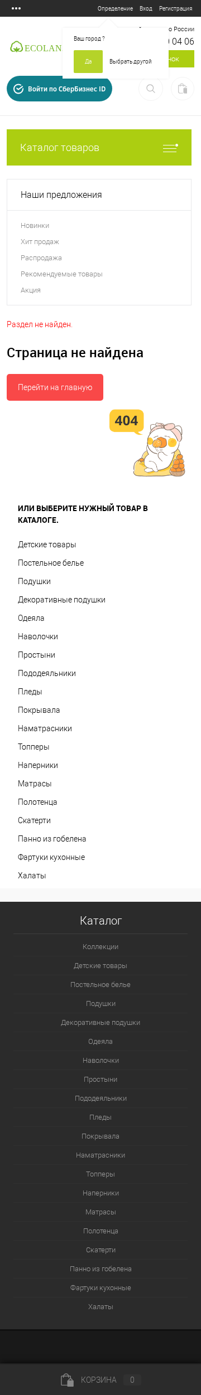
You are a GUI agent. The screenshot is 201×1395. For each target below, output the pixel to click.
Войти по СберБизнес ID (67, 89)
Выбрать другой (130, 62)
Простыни (36, 654)
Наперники (38, 765)
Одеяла (31, 618)
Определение (115, 9)
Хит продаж (40, 241)
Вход (146, 9)
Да (88, 62)
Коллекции (100, 946)
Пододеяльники (47, 673)
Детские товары (47, 544)
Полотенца (38, 802)
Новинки (35, 225)
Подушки (34, 581)
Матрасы (35, 783)
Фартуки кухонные (51, 857)
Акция (31, 290)
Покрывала (39, 710)
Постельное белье (51, 562)
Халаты (32, 875)
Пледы (30, 691)
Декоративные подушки (62, 599)
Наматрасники (45, 728)
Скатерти (34, 820)
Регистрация (175, 9)
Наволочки (38, 636)
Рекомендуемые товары (62, 274)
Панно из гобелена (52, 838)
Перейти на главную (55, 387)
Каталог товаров (59, 147)
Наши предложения (61, 194)
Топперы (34, 746)
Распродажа (41, 258)
